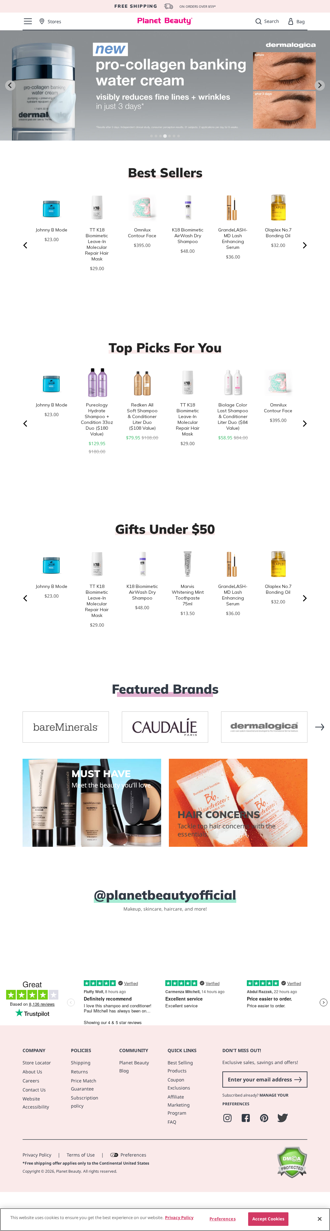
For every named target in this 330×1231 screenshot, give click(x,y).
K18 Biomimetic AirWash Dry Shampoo (187, 235)
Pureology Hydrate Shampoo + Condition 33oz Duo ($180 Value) (97, 419)
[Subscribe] (298, 1114)
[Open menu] (28, 21)
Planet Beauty (68, 1206)
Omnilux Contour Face (142, 233)
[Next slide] (320, 85)
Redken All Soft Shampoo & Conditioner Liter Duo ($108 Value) (142, 416)
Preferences (133, 1190)
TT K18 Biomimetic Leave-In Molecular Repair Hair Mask (97, 244)
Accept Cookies (268, 1219)
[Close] (320, 1219)
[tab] (151, 136)
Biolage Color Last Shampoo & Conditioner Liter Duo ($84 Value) (233, 416)
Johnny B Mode (51, 230)
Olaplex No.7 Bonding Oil (278, 233)
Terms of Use (81, 1190)
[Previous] (25, 245)
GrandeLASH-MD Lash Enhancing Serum (233, 238)
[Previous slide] (10, 85)
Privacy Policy (37, 1190)
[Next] (304, 245)
